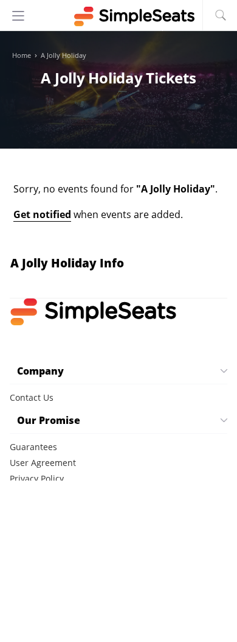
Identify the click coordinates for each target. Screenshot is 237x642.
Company (40, 371)
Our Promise (48, 420)
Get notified (42, 214)
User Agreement (43, 462)
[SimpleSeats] (118, 16)
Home (21, 55)
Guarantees (33, 447)
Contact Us (31, 397)
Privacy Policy (37, 478)
